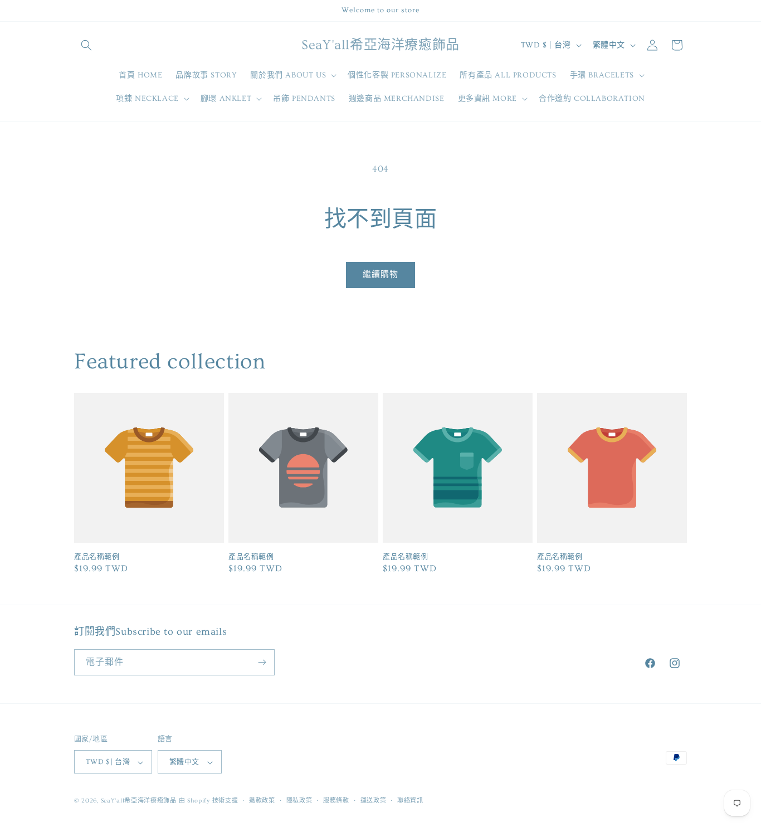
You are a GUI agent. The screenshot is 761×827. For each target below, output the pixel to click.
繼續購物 (380, 274)
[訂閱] (262, 662)
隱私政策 (299, 800)
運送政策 (373, 800)
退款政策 (262, 800)
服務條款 (336, 800)
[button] (86, 45)
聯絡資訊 (410, 800)
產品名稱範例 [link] (97, 557)
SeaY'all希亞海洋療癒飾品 (139, 801)
